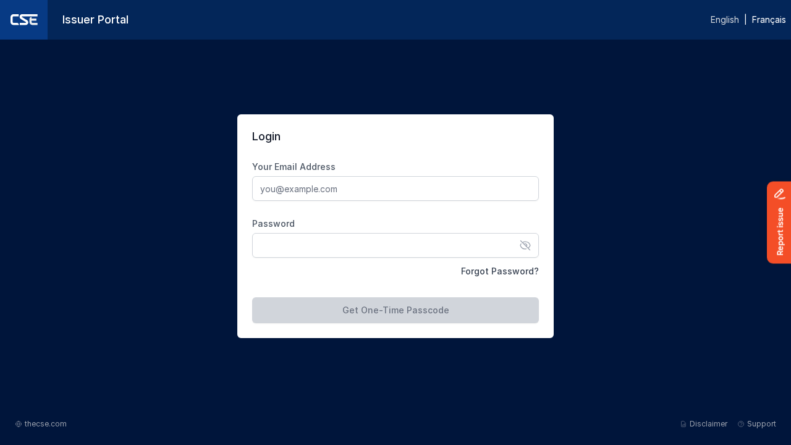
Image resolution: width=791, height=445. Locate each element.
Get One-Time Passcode (395, 310)
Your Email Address (294, 166)
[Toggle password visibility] (525, 245)
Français (769, 19)
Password (273, 223)
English (725, 19)
